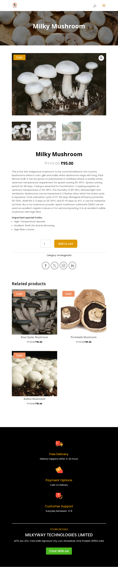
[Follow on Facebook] (45, 265)
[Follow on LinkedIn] (72, 265)
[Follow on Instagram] (63, 265)
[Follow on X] (54, 265)
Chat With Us (59, 551)
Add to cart (65, 243)
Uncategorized (64, 255)
